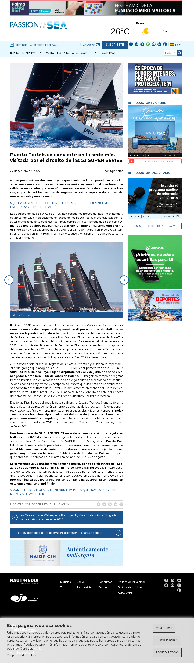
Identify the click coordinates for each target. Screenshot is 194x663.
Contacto (110, 52)
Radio (49, 52)
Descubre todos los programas (155, 226)
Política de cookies (130, 587)
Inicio (14, 52)
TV (40, 52)
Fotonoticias (67, 52)
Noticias (29, 52)
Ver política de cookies (21, 655)
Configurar (164, 628)
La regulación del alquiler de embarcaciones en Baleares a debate (59, 532)
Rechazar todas (167, 652)
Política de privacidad (132, 582)
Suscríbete (115, 44)
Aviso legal (125, 593)
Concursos (90, 52)
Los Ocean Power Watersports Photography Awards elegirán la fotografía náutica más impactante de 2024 (68, 517)
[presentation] (8, 280)
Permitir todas (166, 640)
